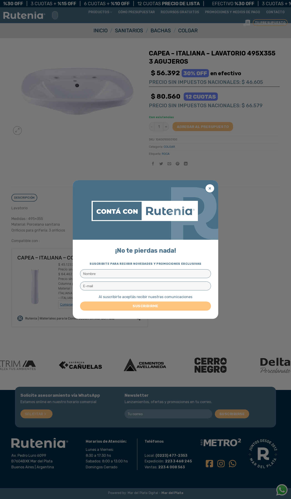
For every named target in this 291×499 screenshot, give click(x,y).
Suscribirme (145, 306)
